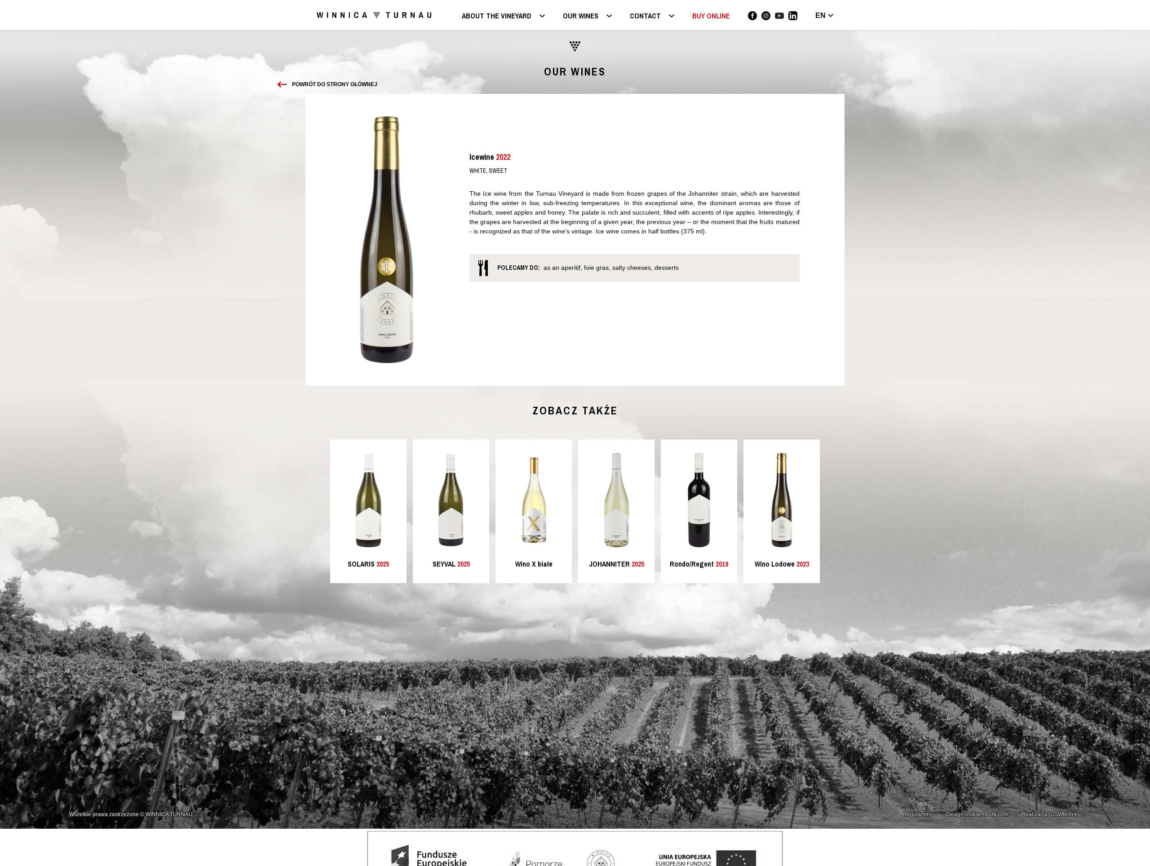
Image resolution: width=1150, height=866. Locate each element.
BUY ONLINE (711, 15)
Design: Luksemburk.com (977, 814)
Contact (645, 16)
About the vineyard (496, 16)
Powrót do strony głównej (334, 84)
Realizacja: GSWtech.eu (1051, 814)
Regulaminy (918, 814)
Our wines (580, 16)
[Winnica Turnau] (752, 15)
